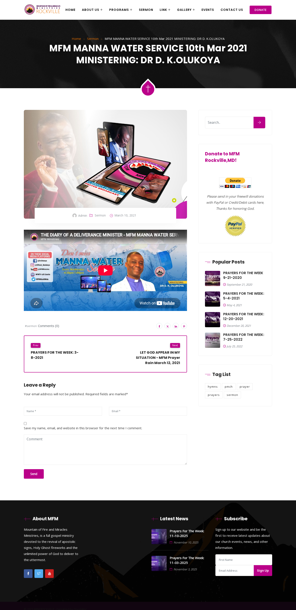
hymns (213, 387)
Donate (261, 10)
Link (163, 10)
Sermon (146, 10)
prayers (214, 395)
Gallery (184, 10)
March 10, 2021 (125, 215)
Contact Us (232, 10)
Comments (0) (48, 326)
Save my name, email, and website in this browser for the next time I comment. (83, 428)
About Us (90, 10)
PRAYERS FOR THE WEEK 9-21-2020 (243, 275)
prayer (245, 387)
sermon (232, 395)
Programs (119, 10)
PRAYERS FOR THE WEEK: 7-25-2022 (243, 337)
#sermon (31, 326)
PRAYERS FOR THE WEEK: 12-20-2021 (243, 316)
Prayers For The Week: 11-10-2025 (187, 533)
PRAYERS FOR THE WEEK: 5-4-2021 (243, 296)
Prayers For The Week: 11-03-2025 (187, 560)
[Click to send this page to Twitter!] (167, 326)
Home (70, 10)
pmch (229, 387)
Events (208, 10)
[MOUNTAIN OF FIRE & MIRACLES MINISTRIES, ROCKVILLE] (42, 10)
